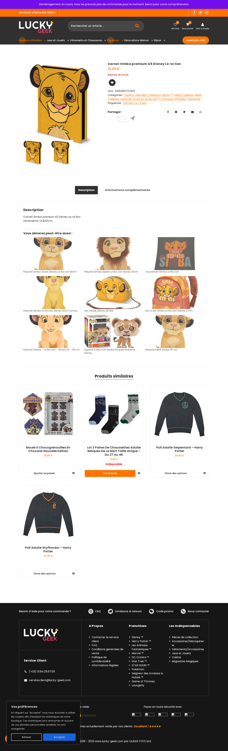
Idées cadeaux (183, 95)
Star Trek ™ (139, 661)
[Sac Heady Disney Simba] (113, 292)
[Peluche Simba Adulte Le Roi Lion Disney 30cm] (113, 253)
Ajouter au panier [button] (44, 473)
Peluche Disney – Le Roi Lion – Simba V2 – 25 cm (51, 349)
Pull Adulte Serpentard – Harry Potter (179, 449)
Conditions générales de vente (107, 651)
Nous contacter (198, 611)
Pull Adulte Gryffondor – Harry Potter (48, 549)
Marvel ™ (138, 653)
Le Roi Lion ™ (153, 99)
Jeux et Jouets (181, 653)
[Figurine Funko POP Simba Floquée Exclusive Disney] (113, 331)
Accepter (59, 737)
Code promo (164, 611)
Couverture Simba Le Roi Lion (162, 271)
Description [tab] (86, 190)
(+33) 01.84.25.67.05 (42, 671)
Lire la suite (110, 473)
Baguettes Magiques (185, 661)
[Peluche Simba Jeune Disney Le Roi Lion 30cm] (52, 253)
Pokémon (138, 669)
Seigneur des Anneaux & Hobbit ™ (147, 675)
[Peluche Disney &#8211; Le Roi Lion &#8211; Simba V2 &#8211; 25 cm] (52, 331)
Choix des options (176, 473)
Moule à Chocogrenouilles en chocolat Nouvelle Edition (48, 449)
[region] (43, 722)
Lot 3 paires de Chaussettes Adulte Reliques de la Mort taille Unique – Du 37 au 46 (114, 451)
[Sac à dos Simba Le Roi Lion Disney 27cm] (174, 292)
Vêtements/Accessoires (188, 649)
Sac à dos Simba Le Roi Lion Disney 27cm (169, 310)
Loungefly (138, 685)
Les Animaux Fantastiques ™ (141, 647)
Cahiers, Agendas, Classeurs (142, 95)
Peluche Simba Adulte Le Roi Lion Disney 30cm (111, 271)
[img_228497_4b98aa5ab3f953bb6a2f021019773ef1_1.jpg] (61, 104)
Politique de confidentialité (101, 659)
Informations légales (105, 665)
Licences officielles (174, 99)
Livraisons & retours (128, 611)
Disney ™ (167, 95)
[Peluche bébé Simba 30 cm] (174, 331)
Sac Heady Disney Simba (98, 310)
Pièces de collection (185, 637)
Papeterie (193, 99)
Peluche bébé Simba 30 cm (161, 349)
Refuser (26, 737)
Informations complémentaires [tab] (127, 190)
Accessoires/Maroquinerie (188, 643)
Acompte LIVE (195, 40)
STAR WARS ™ (141, 665)
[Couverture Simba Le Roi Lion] (174, 253)
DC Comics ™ (140, 657)
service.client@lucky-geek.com (50, 680)
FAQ (98, 611)
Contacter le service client (105, 639)
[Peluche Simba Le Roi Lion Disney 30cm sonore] (52, 292)
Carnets (128, 103)
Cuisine (176, 657)
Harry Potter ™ (141, 641)
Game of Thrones (143, 681)
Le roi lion (141, 103)
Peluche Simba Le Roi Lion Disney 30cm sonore (50, 310)
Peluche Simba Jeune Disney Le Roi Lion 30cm (50, 271)
